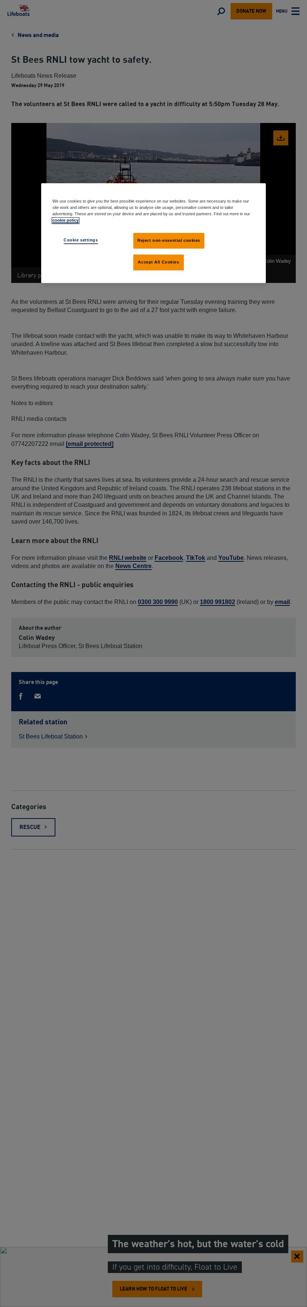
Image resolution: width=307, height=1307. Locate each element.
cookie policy (65, 220)
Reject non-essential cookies (168, 240)
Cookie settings (81, 240)
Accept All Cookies (158, 262)
